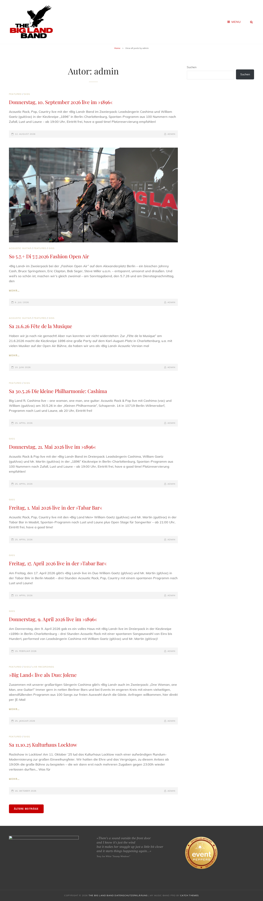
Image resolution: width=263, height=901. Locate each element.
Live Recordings (43, 666)
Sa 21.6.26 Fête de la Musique (40, 326)
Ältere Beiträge (26, 808)
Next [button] (77, 855)
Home (117, 48)
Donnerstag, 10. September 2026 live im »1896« (61, 102)
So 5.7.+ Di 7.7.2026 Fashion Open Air (49, 256)
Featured (15, 94)
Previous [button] (11, 855)
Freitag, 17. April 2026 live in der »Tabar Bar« (58, 563)
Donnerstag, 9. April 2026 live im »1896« (53, 619)
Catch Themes (189, 895)
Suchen (191, 67)
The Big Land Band (101, 895)
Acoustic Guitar (20, 248)
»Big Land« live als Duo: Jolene (43, 674)
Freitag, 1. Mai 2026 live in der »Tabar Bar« (55, 507)
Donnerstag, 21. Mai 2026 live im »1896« (52, 446)
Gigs (27, 94)
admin (171, 134)
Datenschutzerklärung (131, 895)
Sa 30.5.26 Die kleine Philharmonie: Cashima (58, 391)
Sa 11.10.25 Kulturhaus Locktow (43, 744)
